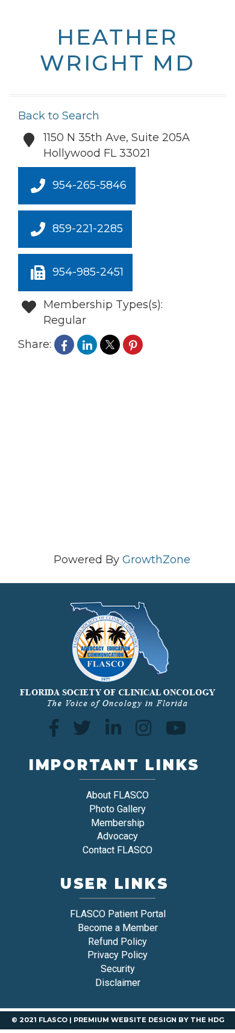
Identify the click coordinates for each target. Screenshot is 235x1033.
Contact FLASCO (117, 850)
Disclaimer (117, 982)
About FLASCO (117, 795)
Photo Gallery (117, 809)
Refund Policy (117, 941)
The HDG (207, 1020)
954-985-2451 (88, 272)
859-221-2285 (87, 228)
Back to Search (58, 115)
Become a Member (118, 927)
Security (118, 969)
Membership (118, 823)
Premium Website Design (125, 1020)
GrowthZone (156, 559)
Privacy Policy (117, 955)
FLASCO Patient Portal (118, 914)
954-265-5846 (89, 185)
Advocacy (117, 836)
